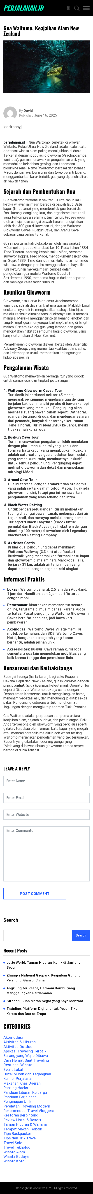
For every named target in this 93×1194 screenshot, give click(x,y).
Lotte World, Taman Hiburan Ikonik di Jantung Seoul (44, 965)
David (28, 111)
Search (10, 920)
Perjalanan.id (23, 8)
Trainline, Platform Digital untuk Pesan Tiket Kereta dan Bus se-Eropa (43, 1011)
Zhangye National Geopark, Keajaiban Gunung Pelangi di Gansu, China (44, 978)
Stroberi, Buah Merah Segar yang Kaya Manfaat (45, 1001)
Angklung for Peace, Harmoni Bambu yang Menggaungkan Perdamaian (41, 990)
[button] (86, 9)
